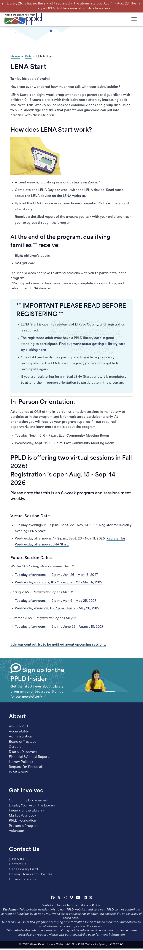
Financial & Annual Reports (29, 757)
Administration (20, 736)
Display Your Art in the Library (32, 805)
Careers (15, 746)
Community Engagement (28, 800)
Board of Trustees (22, 741)
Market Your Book (22, 815)
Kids (28, 56)
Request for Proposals (26, 767)
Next (140, 4)
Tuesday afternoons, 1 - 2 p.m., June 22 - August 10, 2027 (59, 626)
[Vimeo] (71, 898)
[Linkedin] (85, 898)
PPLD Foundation (22, 820)
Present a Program (24, 826)
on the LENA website (68, 196)
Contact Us (17, 864)
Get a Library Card (23, 869)
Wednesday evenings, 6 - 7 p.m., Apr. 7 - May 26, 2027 (57, 608)
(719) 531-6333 (20, 859)
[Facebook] (53, 898)
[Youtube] (78, 898)
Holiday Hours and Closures (30, 874)
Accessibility (19, 731)
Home (15, 56)
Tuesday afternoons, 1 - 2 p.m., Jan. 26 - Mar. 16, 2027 (56, 575)
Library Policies (21, 762)
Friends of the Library (26, 810)
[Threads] (90, 898)
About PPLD (18, 726)
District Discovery (23, 752)
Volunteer (16, 831)
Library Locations (22, 879)
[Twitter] (59, 898)
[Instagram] (66, 898)
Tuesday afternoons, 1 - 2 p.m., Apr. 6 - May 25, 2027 (55, 601)
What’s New (18, 772)
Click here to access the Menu (134, 18)
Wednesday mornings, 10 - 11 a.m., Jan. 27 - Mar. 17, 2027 (59, 582)
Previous (3, 4)
